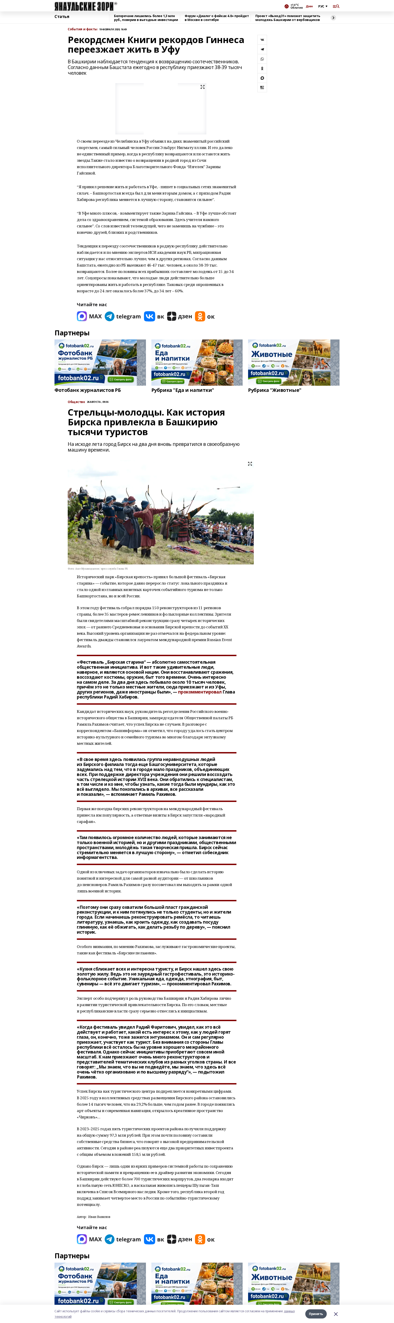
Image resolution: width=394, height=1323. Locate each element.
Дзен (309, 6)
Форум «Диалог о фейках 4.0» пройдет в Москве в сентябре (217, 18)
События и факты (82, 29)
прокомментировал (199, 692)
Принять (316, 1314)
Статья (61, 16)
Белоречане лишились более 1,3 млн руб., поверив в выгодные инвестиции (146, 18)
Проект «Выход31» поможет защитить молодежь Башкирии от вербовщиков (287, 18)
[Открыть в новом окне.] (89, 316)
